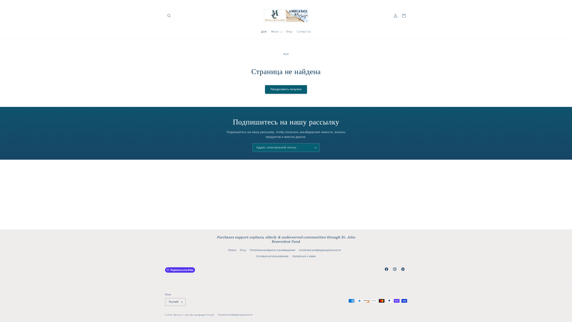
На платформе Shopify (202, 315)
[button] (169, 16)
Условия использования (272, 256)
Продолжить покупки (286, 89)
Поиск (232, 250)
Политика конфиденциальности (235, 315)
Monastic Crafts (181, 315)
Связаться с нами (304, 256)
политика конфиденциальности (320, 250)
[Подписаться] (315, 147)
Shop (243, 250)
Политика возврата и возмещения (272, 250)
